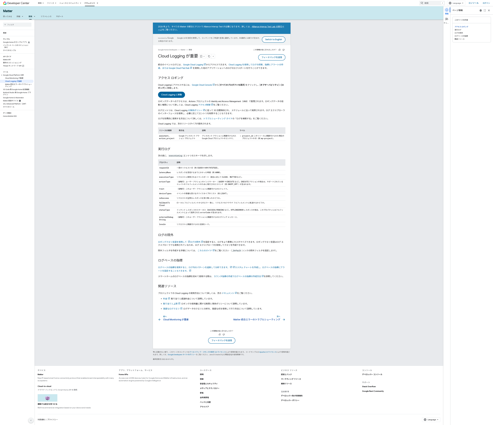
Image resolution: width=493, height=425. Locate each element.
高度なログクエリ (171, 309)
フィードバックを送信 (272, 57)
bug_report (480, 10)
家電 (201, 393)
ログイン (486, 3)
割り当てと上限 (170, 304)
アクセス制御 (204, 105)
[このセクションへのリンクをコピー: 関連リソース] (179, 286)
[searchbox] (17, 25)
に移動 (171, 94)
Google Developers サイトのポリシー (182, 355)
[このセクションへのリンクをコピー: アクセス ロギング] (185, 78)
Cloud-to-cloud (44, 386)
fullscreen (484, 10)
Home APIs (123, 374)
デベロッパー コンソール (372, 374)
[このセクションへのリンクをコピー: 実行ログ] (173, 149)
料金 (165, 299)
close (488, 10)
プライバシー (52, 420)
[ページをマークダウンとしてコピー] (209, 56)
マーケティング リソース (291, 379)
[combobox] (432, 3)
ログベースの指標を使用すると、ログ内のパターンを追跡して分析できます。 (193, 267)
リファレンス (46, 16)
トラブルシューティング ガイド (217, 118)
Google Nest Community (373, 391)
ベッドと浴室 (205, 402)
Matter (7, 11)
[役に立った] (280, 50)
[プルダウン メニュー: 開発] (35, 16)
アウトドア (204, 407)
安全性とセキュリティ (209, 384)
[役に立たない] (283, 50)
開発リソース (286, 384)
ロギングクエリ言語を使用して (172, 242)
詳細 (18, 16)
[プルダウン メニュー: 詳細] (23, 16)
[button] (17, 75)
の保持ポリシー (195, 110)
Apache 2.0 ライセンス (267, 352)
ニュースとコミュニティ (69, 3)
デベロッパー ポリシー (290, 400)
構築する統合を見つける (47, 404)
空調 (201, 379)
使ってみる (7, 16)
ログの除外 (195, 242)
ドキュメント (89, 3)
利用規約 (41, 420)
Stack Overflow (369, 386)
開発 (40, 3)
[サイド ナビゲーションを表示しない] (31, 420)
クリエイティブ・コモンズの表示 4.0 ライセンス (207, 352)
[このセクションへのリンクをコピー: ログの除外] (176, 235)
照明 (201, 374)
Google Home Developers (167, 50)
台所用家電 (204, 397)
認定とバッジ (286, 374)
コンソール (473, 3)
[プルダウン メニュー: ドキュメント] (98, 3)
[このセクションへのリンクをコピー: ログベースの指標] (185, 260)
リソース (50, 3)
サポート (59, 16)
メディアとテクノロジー (209, 388)
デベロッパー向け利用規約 (292, 396)
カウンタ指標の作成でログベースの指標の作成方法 (237, 276)
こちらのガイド (205, 250)
